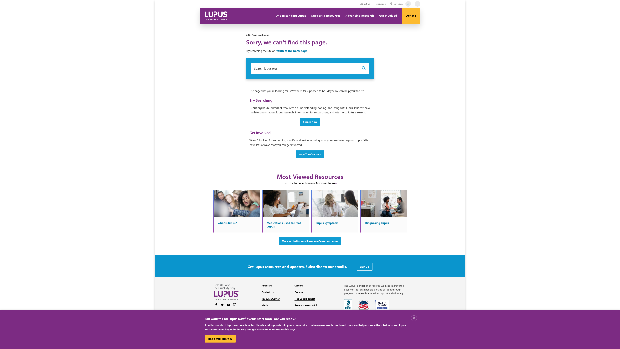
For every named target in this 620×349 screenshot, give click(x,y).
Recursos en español (305, 305)
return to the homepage (291, 51)
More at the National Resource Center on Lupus (310, 241)
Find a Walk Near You (220, 338)
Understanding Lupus (291, 15)
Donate (411, 15)
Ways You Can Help (310, 154)
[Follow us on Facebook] (216, 305)
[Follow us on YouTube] (228, 305)
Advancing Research (360, 15)
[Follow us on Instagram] (234, 305)
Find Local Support (304, 298)
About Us (365, 3)
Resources (380, 3)
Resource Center (271, 298)
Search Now (310, 121)
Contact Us (268, 292)
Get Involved (388, 15)
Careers (298, 285)
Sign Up (364, 266)
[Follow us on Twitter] (222, 305)
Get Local (398, 3)
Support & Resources (325, 15)
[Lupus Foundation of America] (216, 15)
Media (265, 305)
